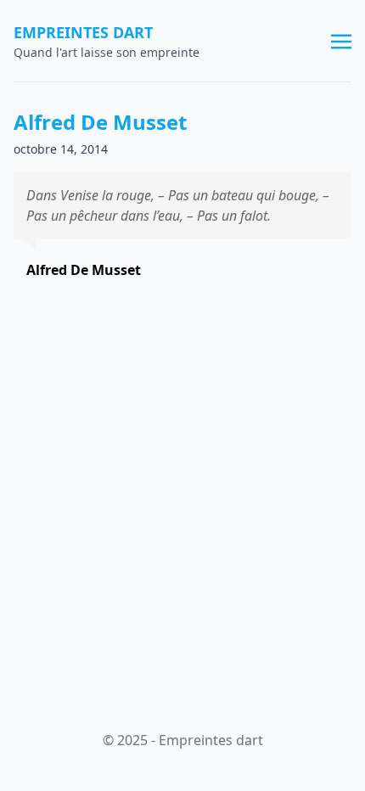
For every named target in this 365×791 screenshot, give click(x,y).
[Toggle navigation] (341, 40)
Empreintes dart (83, 32)
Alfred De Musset (100, 122)
